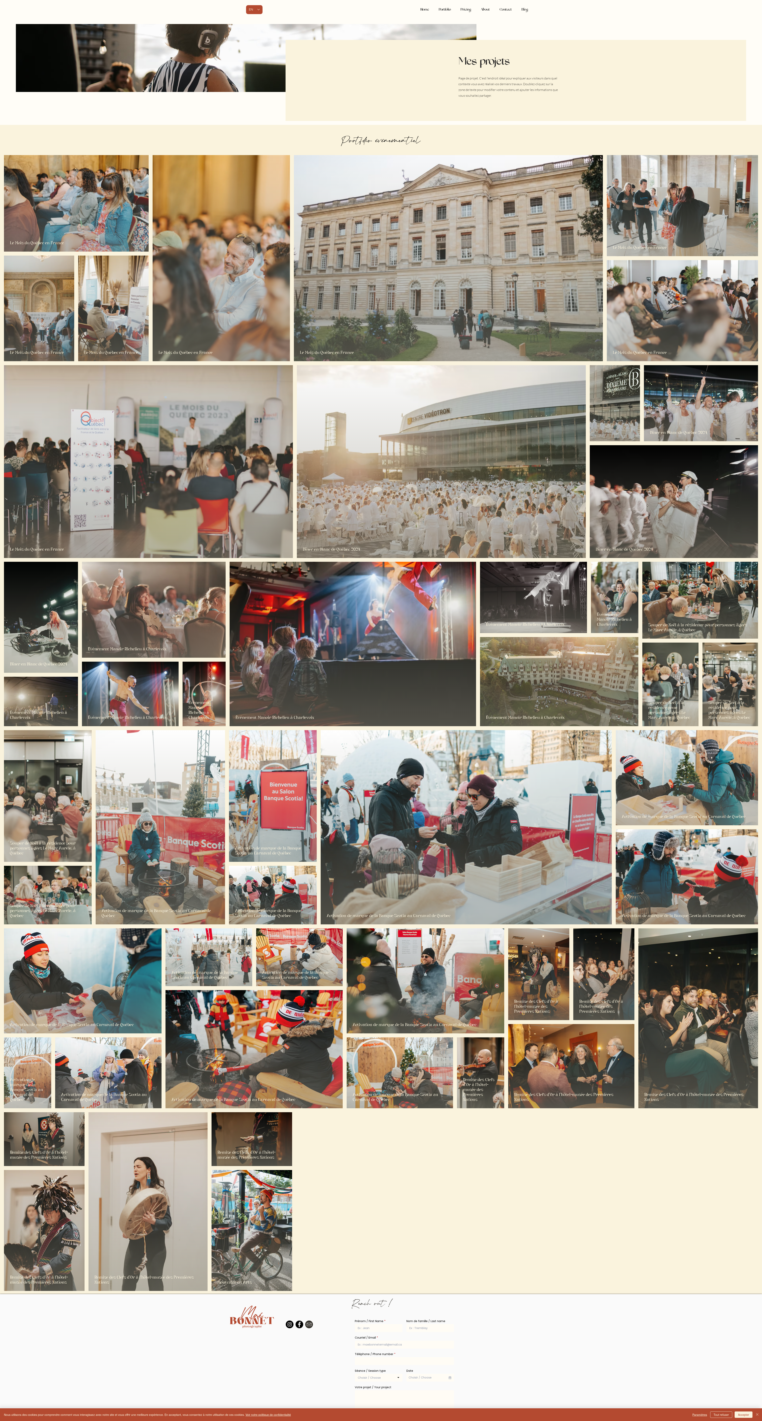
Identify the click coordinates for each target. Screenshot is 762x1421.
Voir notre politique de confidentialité (268, 1415)
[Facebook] (299, 1324)
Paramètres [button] (699, 1415)
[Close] (757, 1414)
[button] (445, 9)
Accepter (743, 1415)
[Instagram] (289, 1324)
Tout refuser (721, 1415)
